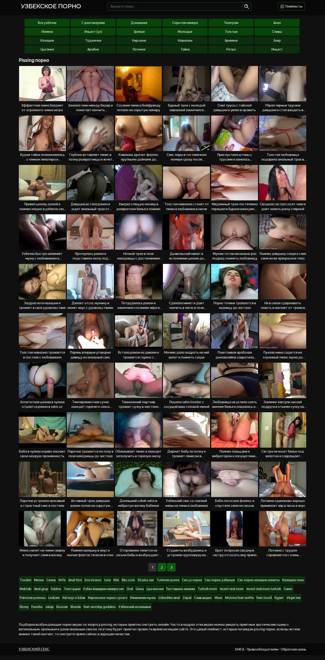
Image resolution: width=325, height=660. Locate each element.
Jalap (49, 607)
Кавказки (185, 41)
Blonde (76, 607)
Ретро (231, 49)
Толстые (231, 32)
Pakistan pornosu (33, 598)
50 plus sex (146, 580)
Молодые (185, 32)
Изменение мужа (143, 598)
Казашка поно (293, 580)
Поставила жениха (180, 589)
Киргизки (139, 41)
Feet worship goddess (100, 607)
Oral (130, 589)
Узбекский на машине (135, 607)
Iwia (107, 580)
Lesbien (54, 598)
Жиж (218, 598)
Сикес (288, 589)
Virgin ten (294, 598)
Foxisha (36, 607)
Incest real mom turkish (263, 589)
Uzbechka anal (169, 598)
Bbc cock (128, 580)
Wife (62, 580)
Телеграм (231, 23)
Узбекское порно (51, 6)
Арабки (93, 49)
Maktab (25, 589)
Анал (277, 23)
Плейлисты (293, 6)
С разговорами (93, 23)
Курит (279, 598)
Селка (51, 580)
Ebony (24, 607)
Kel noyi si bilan (73, 598)
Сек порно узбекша (220, 580)
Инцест (277, 49)
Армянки (231, 41)
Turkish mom (207, 589)
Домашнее (139, 23)
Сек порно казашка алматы (258, 580)
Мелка (39, 580)
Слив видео (203, 598)
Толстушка (72, 589)
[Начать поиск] (246, 6)
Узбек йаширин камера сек (103, 589)
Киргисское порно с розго (107, 598)
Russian (62, 607)
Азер (277, 41)
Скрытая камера (185, 23)
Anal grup (41, 589)
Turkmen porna (168, 580)
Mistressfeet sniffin (239, 598)
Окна (140, 589)
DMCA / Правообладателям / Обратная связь (270, 649)
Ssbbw (56, 589)
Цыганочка (155, 589)
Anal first (75, 580)
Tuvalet (25, 580)
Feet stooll (264, 598)
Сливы (277, 32)
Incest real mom (232, 589)
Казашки (47, 41)
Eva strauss (93, 580)
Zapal (187, 598)
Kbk (116, 580)
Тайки (185, 49)
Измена (47, 32)
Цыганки (47, 49)
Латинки (139, 49)
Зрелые (139, 32)
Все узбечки (47, 23)
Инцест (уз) (93, 32)
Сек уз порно (192, 580)
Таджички (93, 41)
